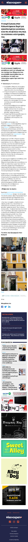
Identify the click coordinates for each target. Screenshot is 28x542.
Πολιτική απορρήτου (14, 533)
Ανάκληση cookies (14, 536)
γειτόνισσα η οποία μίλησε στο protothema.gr (12, 193)
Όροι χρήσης (14, 531)
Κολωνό (6, 127)
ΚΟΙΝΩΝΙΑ (3, 21)
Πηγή (2, 292)
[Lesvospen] (14, 3)
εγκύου (9, 124)
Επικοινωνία (16, 512)
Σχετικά (9, 512)
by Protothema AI (10, 84)
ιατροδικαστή (17, 134)
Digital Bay (16, 539)
